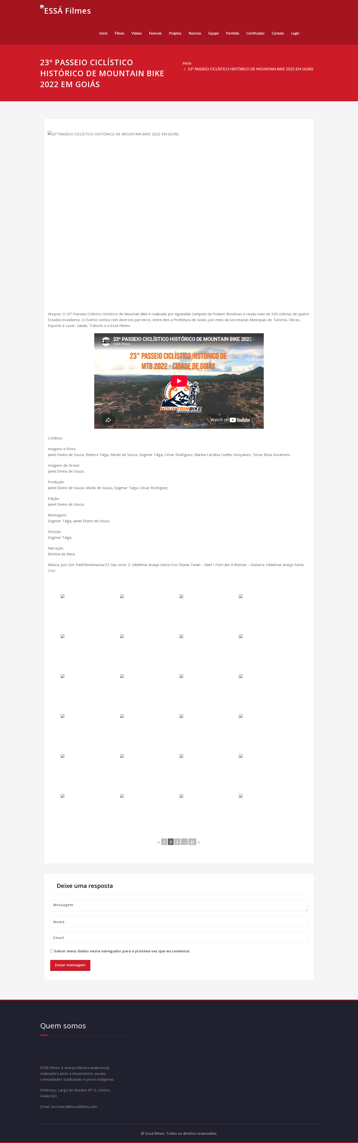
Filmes (119, 33)
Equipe (213, 33)
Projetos (175, 33)
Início (103, 33)
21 (192, 841)
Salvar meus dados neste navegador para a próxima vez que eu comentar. (122, 950)
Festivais (155, 33)
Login (295, 33)
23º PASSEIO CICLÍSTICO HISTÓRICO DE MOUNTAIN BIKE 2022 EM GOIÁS (250, 69)
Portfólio (232, 33)
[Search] (308, 34)
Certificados (255, 33)
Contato (278, 33)
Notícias (195, 33)
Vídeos (137, 33)
